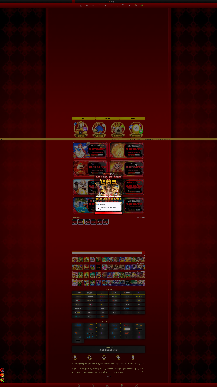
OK (108, 213)
